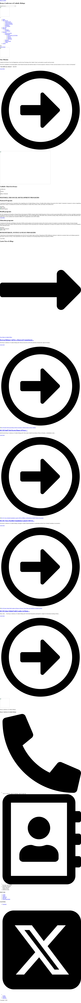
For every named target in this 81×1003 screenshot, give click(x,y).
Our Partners (7, 26)
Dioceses (4, 28)
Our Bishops (7, 30)
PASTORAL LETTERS (13, 35)
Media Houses (8, 41)
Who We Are (5, 20)
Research (9, 37)
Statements (10, 38)
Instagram (4, 998)
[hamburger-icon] (0, 17)
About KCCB (8, 21)
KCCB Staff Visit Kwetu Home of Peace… (14, 430)
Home (4, 19)
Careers (4, 43)
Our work (4, 27)
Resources (5, 32)
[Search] (15, 6)
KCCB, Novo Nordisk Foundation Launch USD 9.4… (17, 521)
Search (1, 6)
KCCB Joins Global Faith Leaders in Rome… (15, 611)
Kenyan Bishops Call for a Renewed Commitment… (17, 340)
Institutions (7, 25)
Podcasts (7, 40)
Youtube (4, 996)
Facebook (4, 904)
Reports (9, 36)
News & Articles (8, 33)
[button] (2, 206)
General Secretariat (9, 24)
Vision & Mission (8, 22)
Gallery (6, 42)
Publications (7, 34)
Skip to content (3, 0)
